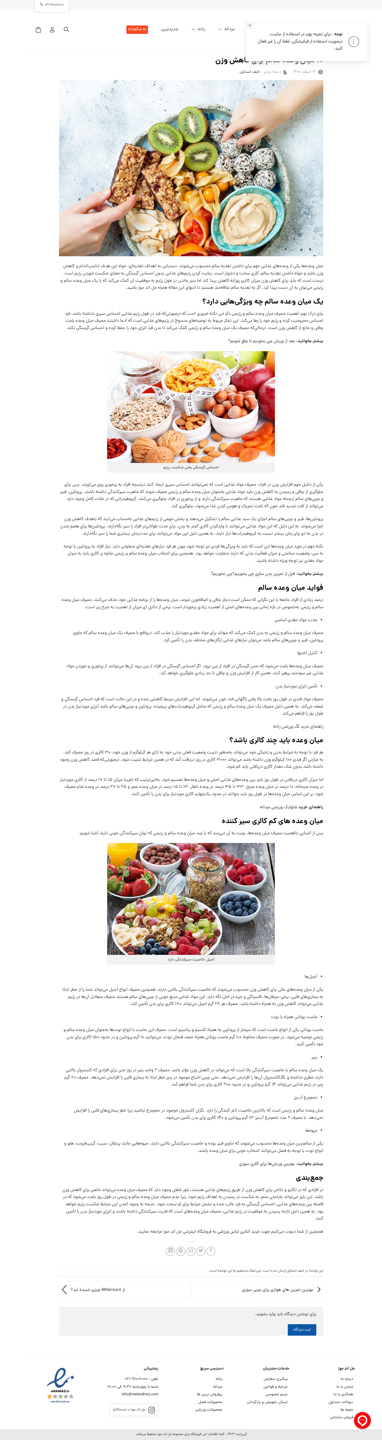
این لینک (255, 1271)
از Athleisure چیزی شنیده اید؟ (97, 1290)
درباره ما (347, 1379)
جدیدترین (169, 29)
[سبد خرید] (38, 30)
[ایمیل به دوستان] (190, 1251)
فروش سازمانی (341, 1417)
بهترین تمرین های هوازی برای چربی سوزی (278, 1290)
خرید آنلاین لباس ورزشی (238, 1231)
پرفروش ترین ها (209, 1394)
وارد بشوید (265, 1314)
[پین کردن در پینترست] (180, 1251)
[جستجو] (66, 30)
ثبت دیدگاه (302, 1330)
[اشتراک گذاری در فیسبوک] (211, 1251)
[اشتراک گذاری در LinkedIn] (170, 1251)
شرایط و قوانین (275, 1387)
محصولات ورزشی (208, 1410)
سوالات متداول (341, 1402)
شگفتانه (135, 29)
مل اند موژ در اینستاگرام (129, 1409)
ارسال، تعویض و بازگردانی (267, 1402)
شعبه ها (346, 1410)
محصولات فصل (210, 1402)
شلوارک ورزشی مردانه (278, 807)
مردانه (230, 29)
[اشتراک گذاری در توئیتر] (201, 1251)
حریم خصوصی (277, 1394)
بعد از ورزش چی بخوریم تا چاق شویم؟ (261, 341)
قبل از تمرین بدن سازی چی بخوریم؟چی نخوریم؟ (253, 574)
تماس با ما (344, 1387)
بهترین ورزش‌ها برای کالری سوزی (267, 1164)
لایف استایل (250, 72)
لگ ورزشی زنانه (286, 726)
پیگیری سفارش (276, 1379)
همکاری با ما (343, 1394)
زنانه (201, 29)
